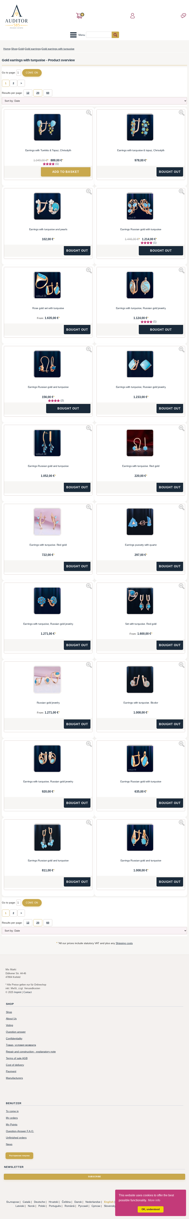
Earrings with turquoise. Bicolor (140, 702)
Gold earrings (33, 48)
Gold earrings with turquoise (58, 48)
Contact (27, 992)
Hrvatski (53, 1201)
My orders (12, 1118)
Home (6, 48)
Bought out (170, 171)
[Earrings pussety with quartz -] (141, 522)
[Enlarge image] (89, 113)
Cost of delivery (15, 1065)
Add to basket (65, 171)
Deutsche (39, 1201)
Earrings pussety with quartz (141, 545)
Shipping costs (124, 943)
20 (37, 92)
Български (12, 1201)
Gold (21, 48)
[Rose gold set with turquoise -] (48, 285)
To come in (12, 1111)
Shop (14, 48)
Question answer (16, 1032)
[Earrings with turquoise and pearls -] (48, 206)
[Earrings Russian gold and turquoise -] (48, 364)
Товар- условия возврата (21, 1045)
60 (47, 92)
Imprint (17, 992)
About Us (11, 1018)
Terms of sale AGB (17, 1058)
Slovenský (110, 1205)
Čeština (66, 1201)
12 (27, 92)
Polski (41, 1205)
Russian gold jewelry (48, 702)
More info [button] (154, 1200)
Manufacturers (14, 1078)
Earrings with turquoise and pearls (48, 229)
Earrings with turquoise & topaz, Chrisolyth (140, 150)
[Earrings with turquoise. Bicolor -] (141, 680)
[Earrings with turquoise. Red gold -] (141, 443)
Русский (83, 1205)
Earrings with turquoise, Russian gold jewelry (141, 308)
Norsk (31, 1205)
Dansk (78, 1201)
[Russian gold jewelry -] (48, 680)
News (9, 1144)
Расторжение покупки (19, 1156)
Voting (9, 1025)
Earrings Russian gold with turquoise (140, 229)
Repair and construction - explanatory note (31, 1051)
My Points (11, 1124)
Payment (11, 1071)
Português (55, 1205)
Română (70, 1205)
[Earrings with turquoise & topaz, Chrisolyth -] (141, 127)
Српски (96, 1205)
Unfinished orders (16, 1137)
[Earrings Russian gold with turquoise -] (141, 206)
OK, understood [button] (151, 1209)
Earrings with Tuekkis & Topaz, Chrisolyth (48, 150)
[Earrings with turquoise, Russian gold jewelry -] (141, 285)
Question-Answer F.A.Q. (20, 1131)
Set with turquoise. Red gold (141, 624)
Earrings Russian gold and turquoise (48, 387)
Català (26, 1201)
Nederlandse (92, 1201)
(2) (62, 400)
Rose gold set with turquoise (48, 308)
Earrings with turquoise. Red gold (140, 466)
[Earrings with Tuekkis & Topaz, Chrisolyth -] (48, 127)
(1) (57, 163)
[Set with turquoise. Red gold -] (141, 601)
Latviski (20, 1205)
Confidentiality (14, 1038)
